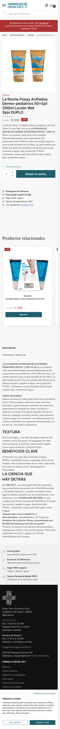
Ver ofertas (43, 23)
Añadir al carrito (35, 174)
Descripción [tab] (9, 347)
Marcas (6, 667)
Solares (31, 35)
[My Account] (46, 5)
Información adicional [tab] (14, 354)
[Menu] (7, 5)
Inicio (4, 35)
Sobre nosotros (10, 671)
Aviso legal (7, 679)
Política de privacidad (13, 682)
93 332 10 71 (27, 205)
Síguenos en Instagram (13, 675)
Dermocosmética (17, 35)
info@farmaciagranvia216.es (16, 647)
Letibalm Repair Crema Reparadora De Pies (24, 299)
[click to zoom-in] (28, 64)
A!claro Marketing (40, 655)
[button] (51, 5)
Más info (23, 314)
